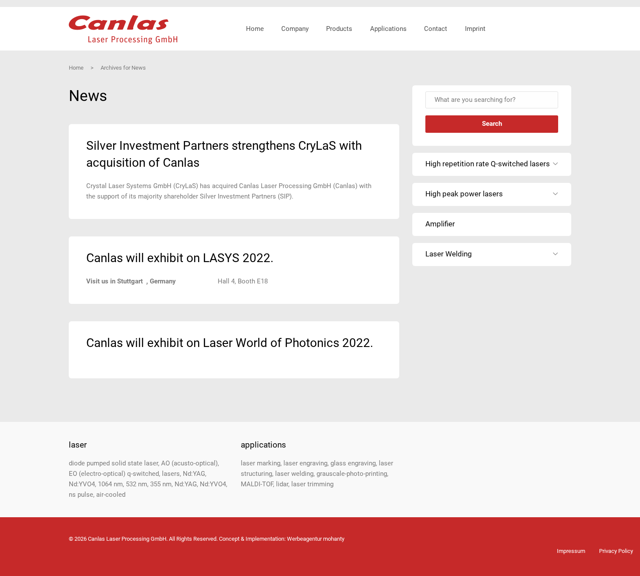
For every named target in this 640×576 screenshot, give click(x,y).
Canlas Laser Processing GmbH (123, 29)
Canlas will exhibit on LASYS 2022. (179, 258)
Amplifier (440, 223)
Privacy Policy (616, 551)
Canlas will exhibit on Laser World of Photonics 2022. (229, 343)
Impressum (571, 551)
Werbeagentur (304, 539)
